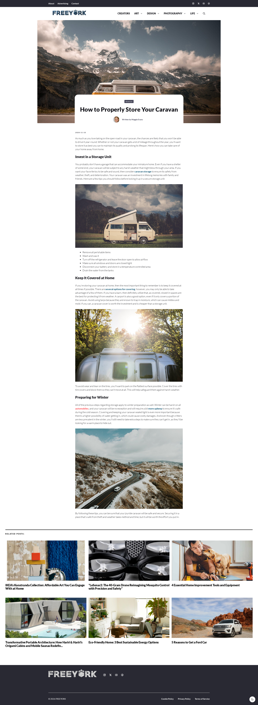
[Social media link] (193, 3)
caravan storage (143, 171)
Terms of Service (202, 699)
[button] (203, 13)
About (51, 3)
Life (192, 13)
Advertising (63, 3)
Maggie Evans (137, 119)
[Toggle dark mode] (252, 699)
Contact (75, 3)
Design (151, 13)
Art (136, 13)
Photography (173, 13)
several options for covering (120, 289)
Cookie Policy (167, 699)
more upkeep (155, 408)
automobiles (82, 408)
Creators (124, 13)
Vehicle (129, 101)
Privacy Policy (184, 699)
